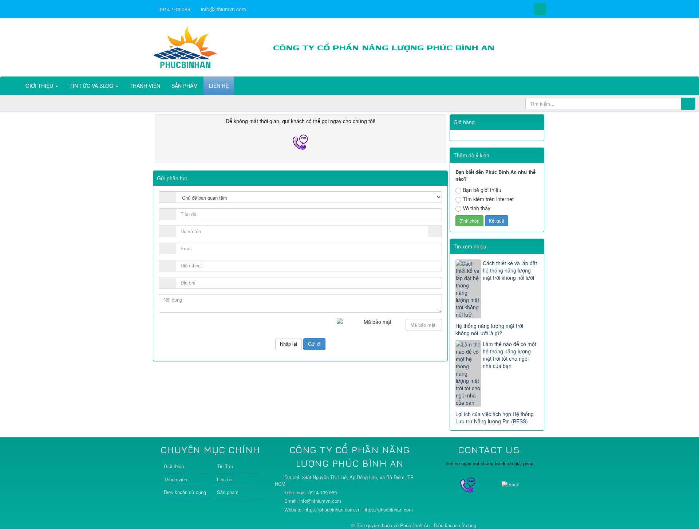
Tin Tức (225, 466)
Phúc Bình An (415, 525)
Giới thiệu (174, 466)
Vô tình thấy (476, 208)
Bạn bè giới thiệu (482, 189)
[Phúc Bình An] (185, 46)
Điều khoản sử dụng (185, 492)
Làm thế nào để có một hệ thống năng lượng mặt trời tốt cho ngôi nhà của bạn (509, 354)
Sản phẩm (227, 492)
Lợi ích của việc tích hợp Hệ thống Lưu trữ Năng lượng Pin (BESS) (494, 417)
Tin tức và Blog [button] (92, 85)
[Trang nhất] (10, 86)
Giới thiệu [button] (40, 85)
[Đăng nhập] (435, 231)
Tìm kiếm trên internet (488, 199)
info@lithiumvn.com (223, 9)
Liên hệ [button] (219, 85)
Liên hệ (224, 479)
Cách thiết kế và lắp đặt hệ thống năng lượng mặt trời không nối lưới (510, 270)
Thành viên (175, 479)
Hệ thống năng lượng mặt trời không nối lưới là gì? (489, 329)
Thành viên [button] (145, 85)
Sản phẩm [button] (184, 85)
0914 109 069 (174, 9)
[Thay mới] (398, 325)
